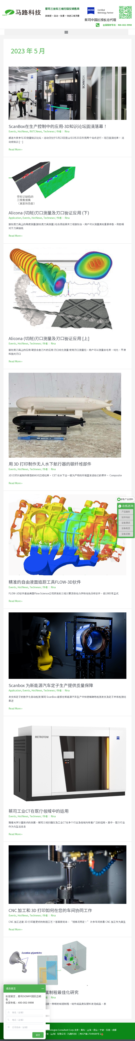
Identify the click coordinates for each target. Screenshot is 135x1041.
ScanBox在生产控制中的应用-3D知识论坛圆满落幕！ (58, 126)
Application (15, 218)
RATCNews (36, 131)
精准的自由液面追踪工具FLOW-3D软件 (45, 582)
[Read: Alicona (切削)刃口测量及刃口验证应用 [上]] (62, 289)
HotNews (23, 131)
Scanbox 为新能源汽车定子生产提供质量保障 (51, 685)
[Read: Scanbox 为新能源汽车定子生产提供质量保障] (67, 645)
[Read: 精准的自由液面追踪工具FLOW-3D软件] (67, 534)
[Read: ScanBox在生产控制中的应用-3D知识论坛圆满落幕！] (67, 93)
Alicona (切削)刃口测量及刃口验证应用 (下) (49, 212)
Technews (49, 131)
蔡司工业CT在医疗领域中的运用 (39, 811)
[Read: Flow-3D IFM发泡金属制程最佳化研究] (48, 963)
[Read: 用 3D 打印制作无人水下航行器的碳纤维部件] (65, 415)
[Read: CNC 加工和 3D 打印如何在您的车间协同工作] (67, 874)
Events (12, 131)
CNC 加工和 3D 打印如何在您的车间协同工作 (50, 910)
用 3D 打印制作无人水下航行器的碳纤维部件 (50, 464)
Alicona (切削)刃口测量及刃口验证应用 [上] (49, 338)
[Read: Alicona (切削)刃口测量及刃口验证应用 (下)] (43, 183)
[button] (66, 32)
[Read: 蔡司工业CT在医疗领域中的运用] (67, 762)
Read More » (15, 149)
